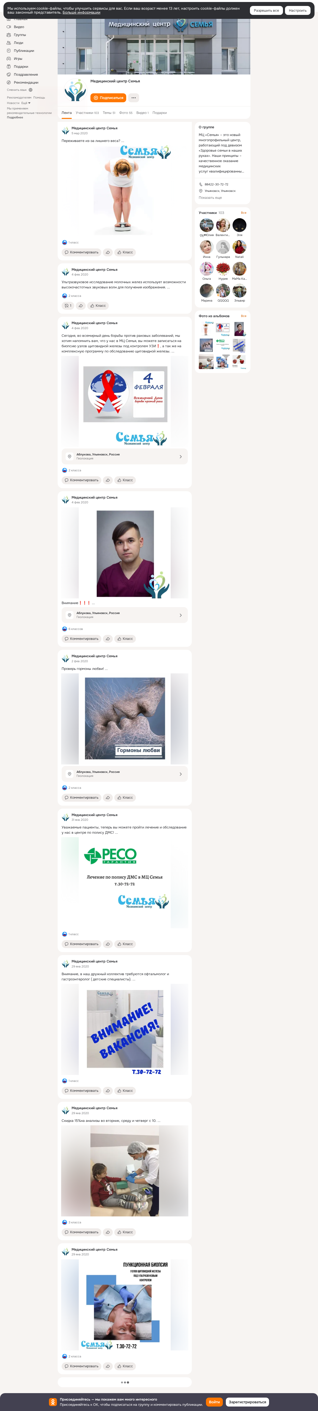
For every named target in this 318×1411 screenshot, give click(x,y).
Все (243, 213)
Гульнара (223, 257)
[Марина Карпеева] (207, 291)
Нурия (223, 279)
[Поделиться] (108, 252)
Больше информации (81, 12)
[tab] (67, 112)
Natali (239, 257)
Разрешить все (266, 10)
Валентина (223, 235)
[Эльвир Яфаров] (239, 291)
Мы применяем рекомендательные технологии (29, 112)
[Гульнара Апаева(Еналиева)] (223, 247)
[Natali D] (239, 247)
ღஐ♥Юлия (207, 235)
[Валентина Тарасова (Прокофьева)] (223, 225)
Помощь (39, 98)
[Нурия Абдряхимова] (223, 269)
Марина (206, 301)
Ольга (206, 279)
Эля (239, 235)
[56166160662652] (66, 131)
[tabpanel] (125, 748)
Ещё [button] (24, 103)
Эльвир (239, 301)
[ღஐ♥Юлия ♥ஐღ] (207, 225)
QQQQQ (223, 301)
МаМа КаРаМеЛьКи (246, 279)
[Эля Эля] (239, 225)
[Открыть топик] (125, 140)
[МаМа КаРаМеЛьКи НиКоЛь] (239, 269)
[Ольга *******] (207, 269)
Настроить (298, 10)
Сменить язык (17, 90)
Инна (206, 257)
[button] (108, 97)
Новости (13, 103)
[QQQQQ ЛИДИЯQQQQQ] (223, 291)
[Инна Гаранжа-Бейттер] (207, 247)
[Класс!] (65, 242)
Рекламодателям (19, 98)
